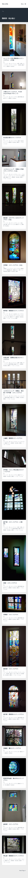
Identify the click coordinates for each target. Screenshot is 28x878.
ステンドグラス (14, 96)
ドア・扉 (11, 528)
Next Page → (22, 870)
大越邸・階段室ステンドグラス (12, 438)
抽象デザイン (9, 177)
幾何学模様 (20, 96)
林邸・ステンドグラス (10, 583)
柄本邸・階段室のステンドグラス (13, 310)
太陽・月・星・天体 (14, 673)
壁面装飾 (9, 269)
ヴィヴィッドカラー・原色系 (15, 64)
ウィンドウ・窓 (6, 63)
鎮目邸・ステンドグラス (10, 669)
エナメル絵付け (14, 314)
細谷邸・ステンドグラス (10, 824)
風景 (17, 271)
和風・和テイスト (9, 224)
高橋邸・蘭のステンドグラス (12, 748)
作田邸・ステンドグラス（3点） (13, 265)
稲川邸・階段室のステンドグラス (13, 714)
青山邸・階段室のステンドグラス (13, 856)
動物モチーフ (21, 783)
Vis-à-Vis (5, 4)
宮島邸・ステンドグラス (10, 614)
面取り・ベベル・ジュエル (9, 318)
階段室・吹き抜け (10, 66)
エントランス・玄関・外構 (16, 63)
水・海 (20, 673)
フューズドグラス (17, 175)
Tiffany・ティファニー (8, 268)
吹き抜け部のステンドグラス (13, 137)
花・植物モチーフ (17, 224)
